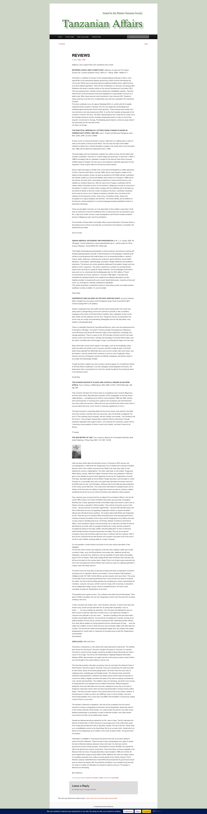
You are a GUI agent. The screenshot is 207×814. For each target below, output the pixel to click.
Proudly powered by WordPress (103, 806)
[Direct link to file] (76, 458)
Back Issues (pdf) (83, 37)
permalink (115, 778)
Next (147, 44)
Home (60, 37)
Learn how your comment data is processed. (102, 798)
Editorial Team (96, 37)
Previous (61, 44)
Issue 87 (89, 778)
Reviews (95, 778)
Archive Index (69, 37)
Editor (101, 778)
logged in (82, 789)
